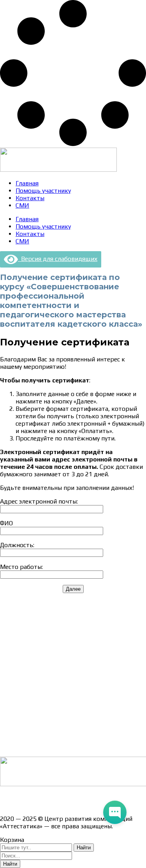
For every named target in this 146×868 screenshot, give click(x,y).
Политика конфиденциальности (46, 678)
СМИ (22, 205)
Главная (27, 183)
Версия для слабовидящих (57, 258)
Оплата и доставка (27, 651)
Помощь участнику (43, 190)
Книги (8, 746)
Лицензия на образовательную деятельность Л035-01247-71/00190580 (65, 801)
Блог (7, 733)
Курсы (9, 719)
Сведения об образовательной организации (63, 616)
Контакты (30, 198)
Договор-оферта (24, 665)
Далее (73, 589)
